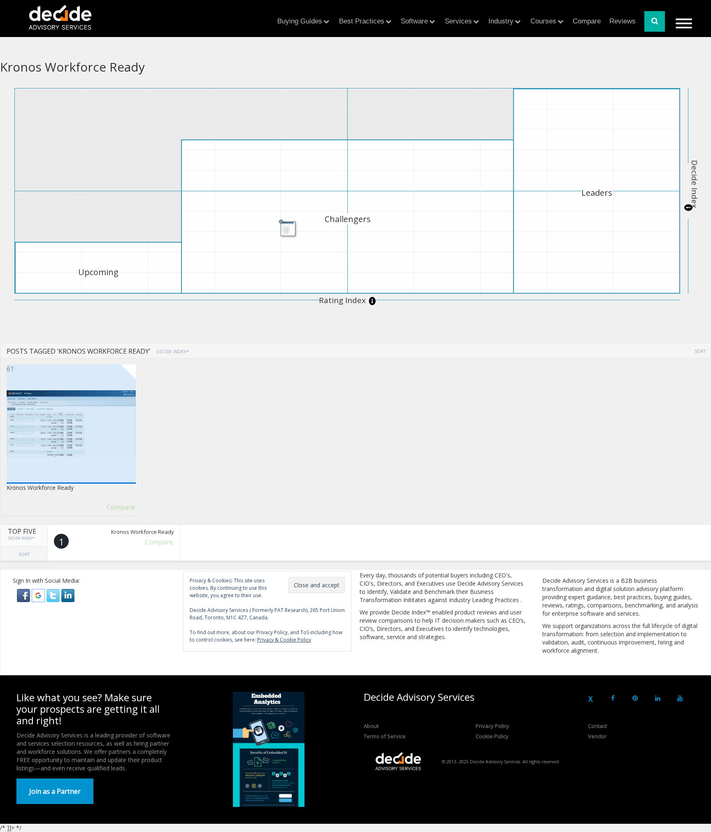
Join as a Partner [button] (55, 791)
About (371, 726)
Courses (543, 21)
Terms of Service (385, 736)
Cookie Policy (492, 736)
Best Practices (361, 21)
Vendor (597, 736)
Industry (501, 21)
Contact (597, 726)
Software (414, 21)
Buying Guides (299, 21)
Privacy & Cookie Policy (284, 639)
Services (458, 21)
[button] (24, 595)
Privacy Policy (492, 726)
